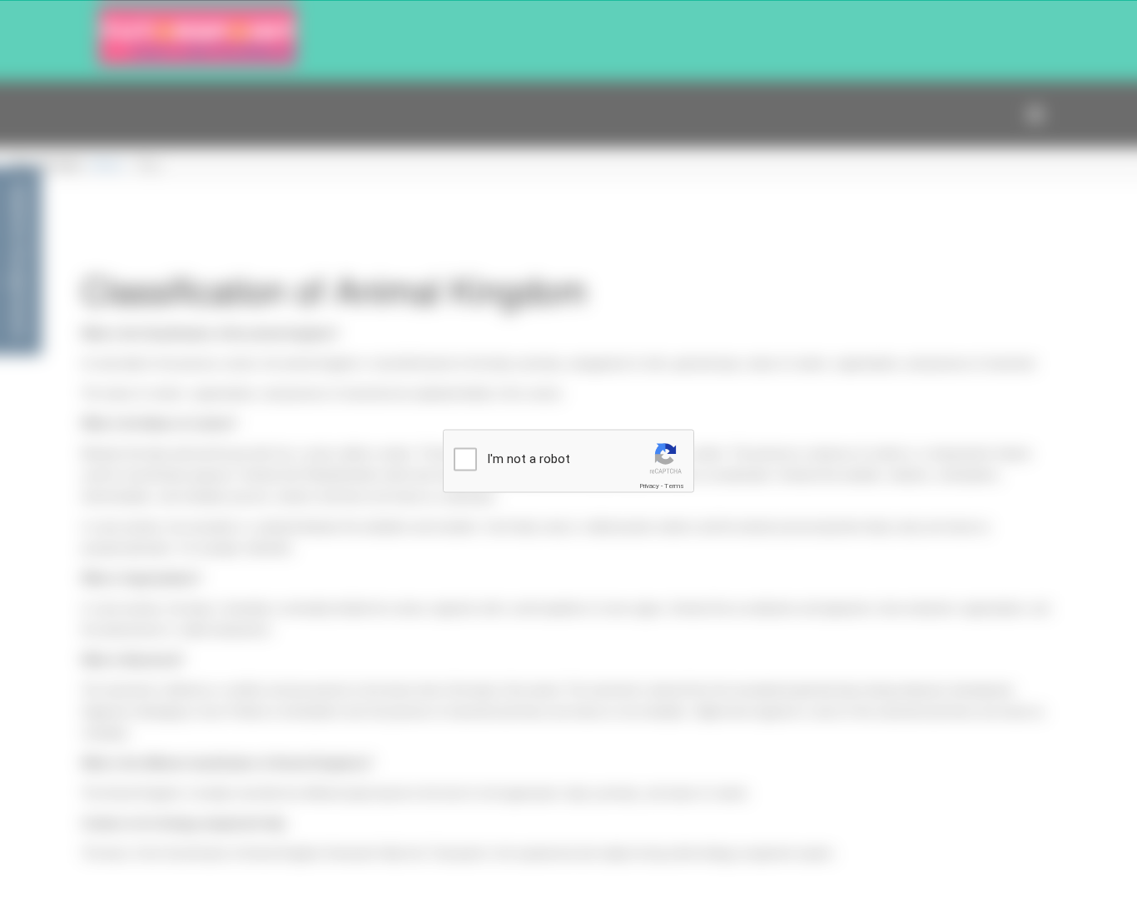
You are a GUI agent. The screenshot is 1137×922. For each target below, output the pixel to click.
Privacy (649, 486)
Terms (674, 486)
